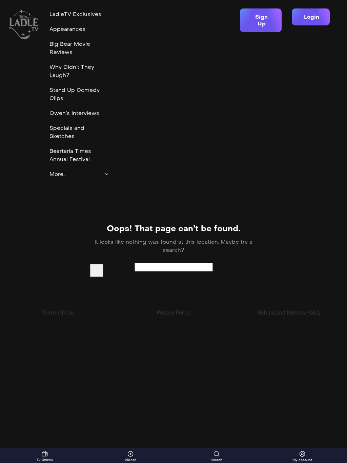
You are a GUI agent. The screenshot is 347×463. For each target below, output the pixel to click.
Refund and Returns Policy (289, 312)
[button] (261, 20)
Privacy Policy (173, 312)
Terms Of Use (58, 312)
